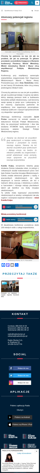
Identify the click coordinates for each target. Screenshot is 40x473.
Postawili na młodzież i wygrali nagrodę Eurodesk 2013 (10, 295)
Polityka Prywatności (20, 472)
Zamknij (36, 451)
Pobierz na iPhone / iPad (22, 424)
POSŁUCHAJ (22, 3)
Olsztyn (36, 10)
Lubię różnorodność (24, 453)
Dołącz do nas (23, 368)
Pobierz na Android (22, 417)
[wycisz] (36, 207)
